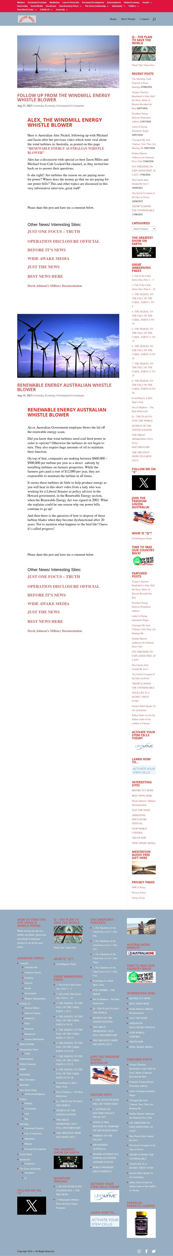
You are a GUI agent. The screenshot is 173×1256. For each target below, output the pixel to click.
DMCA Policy (139, 887)
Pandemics (29, 1018)
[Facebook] (146, 1251)
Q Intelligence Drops (142, 538)
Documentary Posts (69, 6)
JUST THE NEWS (141, 810)
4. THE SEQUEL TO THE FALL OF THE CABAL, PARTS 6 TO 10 (69, 1020)
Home (113, 19)
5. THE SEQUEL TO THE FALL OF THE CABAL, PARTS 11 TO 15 (69, 1033)
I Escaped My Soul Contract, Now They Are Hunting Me (144, 144)
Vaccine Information (34, 1039)
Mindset (21, 3)
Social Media (37, 6)
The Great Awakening (95, 6)
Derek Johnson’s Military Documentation (55, 285)
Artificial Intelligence (34, 1094)
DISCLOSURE (27, 1044)
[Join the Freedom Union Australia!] (144, 524)
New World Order (25, 10)
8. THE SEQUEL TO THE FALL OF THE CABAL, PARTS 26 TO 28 (69, 1073)
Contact (144, 19)
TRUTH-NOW (139, 837)
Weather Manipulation (35, 998)
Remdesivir (29, 1033)
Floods (27, 988)
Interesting (22, 6)
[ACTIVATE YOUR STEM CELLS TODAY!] (104, 1201)
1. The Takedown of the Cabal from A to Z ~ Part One (105, 931)
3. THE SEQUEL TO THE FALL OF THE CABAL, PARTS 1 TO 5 (69, 1007)
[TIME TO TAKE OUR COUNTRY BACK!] (144, 564)
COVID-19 (45, 10)
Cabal (27, 1053)
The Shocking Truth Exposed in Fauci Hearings (141, 83)
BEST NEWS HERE (142, 795)
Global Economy (132, 3)
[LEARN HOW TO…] (104, 1225)
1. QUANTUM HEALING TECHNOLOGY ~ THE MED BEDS (69, 1190)
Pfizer (27, 1023)
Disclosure (51, 6)
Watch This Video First (143, 65)
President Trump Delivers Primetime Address (141, 117)
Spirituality (117, 6)
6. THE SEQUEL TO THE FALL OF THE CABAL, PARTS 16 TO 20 (69, 1047)
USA (26, 1113)
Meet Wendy (128, 19)
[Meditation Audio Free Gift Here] (144, 873)
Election (28, 983)
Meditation (55, 3)
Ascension (29, 1172)
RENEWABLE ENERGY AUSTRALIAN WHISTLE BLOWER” (66, 150)
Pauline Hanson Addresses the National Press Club (143, 157)
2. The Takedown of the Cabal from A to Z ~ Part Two (105, 945)
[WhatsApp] (139, 1251)
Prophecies (29, 1163)
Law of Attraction (71, 3)
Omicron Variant (32, 1013)
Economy (50, 105)
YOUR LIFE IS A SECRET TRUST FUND (141, 696)
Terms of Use (138, 897)
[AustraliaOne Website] (141, 954)
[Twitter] (154, 1251)
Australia (60, 10)
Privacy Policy (139, 892)
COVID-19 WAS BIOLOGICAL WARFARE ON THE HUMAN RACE (106, 1126)
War (26, 1118)
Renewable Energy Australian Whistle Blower (64, 387)
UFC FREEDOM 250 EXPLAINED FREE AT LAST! (144, 170)
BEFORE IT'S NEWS (142, 790)
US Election (30, 1108)
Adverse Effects (31, 1007)
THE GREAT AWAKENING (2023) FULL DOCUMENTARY (68, 1123)
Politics (132, 6)
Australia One (31, 967)
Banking (28, 1103)
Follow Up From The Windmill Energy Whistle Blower (63, 97)
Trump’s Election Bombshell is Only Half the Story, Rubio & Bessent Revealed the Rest (143, 100)
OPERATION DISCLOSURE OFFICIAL (139, 819)
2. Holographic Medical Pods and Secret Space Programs (67, 1203)
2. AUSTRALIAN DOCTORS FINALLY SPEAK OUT (104, 1113)
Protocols (28, 1028)
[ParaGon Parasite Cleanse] (141, 1237)
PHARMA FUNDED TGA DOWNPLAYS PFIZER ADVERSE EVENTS (106, 1158)
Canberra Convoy (32, 972)
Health (146, 3)
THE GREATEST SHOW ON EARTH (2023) (141, 456)
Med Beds (24, 1084)
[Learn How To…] (144, 773)
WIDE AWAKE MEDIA (143, 843)
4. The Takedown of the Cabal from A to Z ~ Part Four (105, 971)
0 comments (77, 105)
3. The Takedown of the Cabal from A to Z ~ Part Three (105, 958)
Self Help (24, 1124)
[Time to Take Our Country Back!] (141, 982)
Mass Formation (27, 1079)
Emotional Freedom (37, 3)
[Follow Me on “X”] (144, 489)
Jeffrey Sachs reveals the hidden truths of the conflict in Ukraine (143, 719)
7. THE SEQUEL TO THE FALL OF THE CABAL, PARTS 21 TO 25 (69, 1060)
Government (62, 105)
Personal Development (93, 3)
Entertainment (114, 3)
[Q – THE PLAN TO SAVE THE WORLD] (144, 53)
